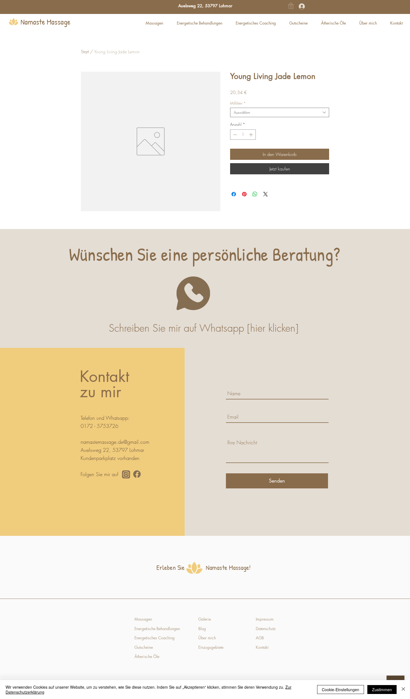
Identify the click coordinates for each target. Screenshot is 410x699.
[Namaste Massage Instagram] (126, 474)
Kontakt (262, 647)
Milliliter (238, 103)
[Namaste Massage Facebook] (136, 474)
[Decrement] (234, 134)
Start (85, 52)
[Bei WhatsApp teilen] (255, 194)
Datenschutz (266, 628)
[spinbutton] (243, 134)
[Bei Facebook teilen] (233, 194)
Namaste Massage (46, 21)
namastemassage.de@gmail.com (115, 441)
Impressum (265, 619)
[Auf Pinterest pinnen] (244, 194)
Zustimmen (382, 689)
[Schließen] (403, 689)
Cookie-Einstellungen (340, 689)
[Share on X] (265, 194)
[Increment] (251, 134)
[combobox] (279, 112)
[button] (290, 6)
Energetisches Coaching (154, 637)
